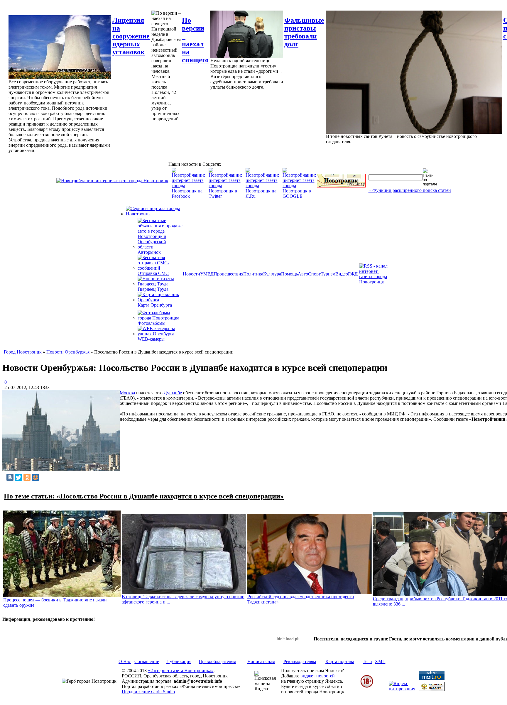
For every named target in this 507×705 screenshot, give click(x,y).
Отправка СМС (153, 273)
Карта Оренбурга (155, 304)
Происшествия (228, 273)
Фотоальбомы (151, 323)
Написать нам (261, 661)
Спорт (314, 273)
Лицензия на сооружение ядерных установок (131, 36)
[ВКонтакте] (9, 477)
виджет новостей (317, 675)
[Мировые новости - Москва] (432, 689)
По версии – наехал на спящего (195, 40)
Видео (341, 273)
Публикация (178, 661)
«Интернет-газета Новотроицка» (181, 670)
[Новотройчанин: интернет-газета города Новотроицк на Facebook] (188, 196)
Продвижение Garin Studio (148, 691)
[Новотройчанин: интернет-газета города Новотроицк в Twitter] (225, 196)
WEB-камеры (151, 339)
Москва (127, 392)
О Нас (125, 661)
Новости (191, 273)
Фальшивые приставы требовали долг (304, 32)
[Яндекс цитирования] (402, 688)
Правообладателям (217, 661)
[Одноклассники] (27, 477)
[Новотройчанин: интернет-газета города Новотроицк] (112, 180)
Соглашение (146, 661)
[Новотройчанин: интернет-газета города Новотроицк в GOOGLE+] (299, 196)
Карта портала (339, 661)
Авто (303, 273)
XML (380, 661)
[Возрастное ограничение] (367, 686)
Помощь (289, 273)
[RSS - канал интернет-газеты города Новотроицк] (375, 281)
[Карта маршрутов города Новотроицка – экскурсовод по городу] (341, 185)
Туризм (328, 273)
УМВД (207, 273)
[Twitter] (18, 477)
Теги (367, 661)
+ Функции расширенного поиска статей (410, 190)
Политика (253, 273)
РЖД (353, 273)
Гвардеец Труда (153, 289)
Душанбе (173, 392)
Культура (272, 273)
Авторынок (149, 252)
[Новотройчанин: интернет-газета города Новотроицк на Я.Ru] (262, 196)
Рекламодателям (299, 661)
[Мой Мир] (35, 477)
